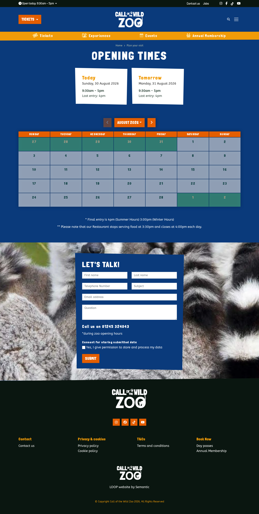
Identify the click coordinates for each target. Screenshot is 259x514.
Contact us (193, 3)
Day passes (204, 446)
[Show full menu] (236, 19)
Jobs (206, 3)
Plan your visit (135, 45)
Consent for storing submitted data (109, 342)
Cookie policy (88, 451)
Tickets (46, 35)
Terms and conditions (153, 446)
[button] (29, 19)
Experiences (100, 35)
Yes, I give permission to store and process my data (124, 347)
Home (119, 45)
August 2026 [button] (128, 122)
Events (151, 35)
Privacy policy (88, 446)
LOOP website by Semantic (129, 487)
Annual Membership (209, 35)
